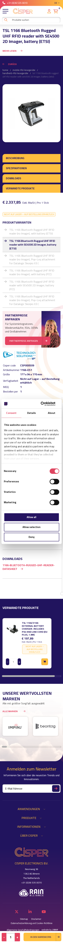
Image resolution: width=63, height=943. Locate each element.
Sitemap (24, 919)
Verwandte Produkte (20, 188)
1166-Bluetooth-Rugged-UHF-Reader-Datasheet (29, 567)
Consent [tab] (11, 412)
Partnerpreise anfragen (23, 341)
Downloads (13, 178)
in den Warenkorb (40, 937)
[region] (31, 643)
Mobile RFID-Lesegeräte (24, 70)
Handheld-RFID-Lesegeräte (15, 73)
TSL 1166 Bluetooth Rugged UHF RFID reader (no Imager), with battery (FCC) (31, 272)
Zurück (12, 64)
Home (5, 70)
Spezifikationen (16, 168)
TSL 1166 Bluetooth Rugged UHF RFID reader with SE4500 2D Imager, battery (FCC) (31, 285)
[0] (55, 11)
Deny (32, 537)
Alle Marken (10, 711)
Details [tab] (31, 412)
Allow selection (31, 527)
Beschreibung (15, 158)
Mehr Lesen (10, 51)
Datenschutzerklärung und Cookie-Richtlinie (31, 923)
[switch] (54, 481)
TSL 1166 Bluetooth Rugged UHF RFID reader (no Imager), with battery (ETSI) (31, 231)
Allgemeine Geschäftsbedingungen (23, 930)
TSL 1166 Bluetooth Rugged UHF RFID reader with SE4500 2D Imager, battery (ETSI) (32, 244)
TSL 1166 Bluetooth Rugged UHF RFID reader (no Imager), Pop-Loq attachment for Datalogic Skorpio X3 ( (32, 259)
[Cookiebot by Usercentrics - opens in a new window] (45, 404)
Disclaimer (36, 919)
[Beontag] (45, 726)
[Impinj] (15, 726)
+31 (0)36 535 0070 (17, 3)
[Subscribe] (56, 788)
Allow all (31, 517)
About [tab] (51, 412)
